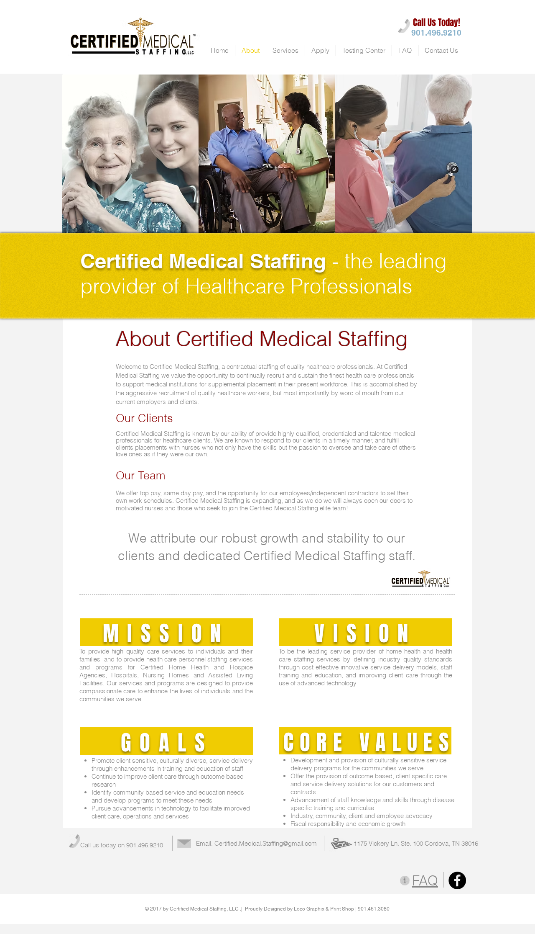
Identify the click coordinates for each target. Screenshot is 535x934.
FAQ (425, 880)
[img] (130, 154)
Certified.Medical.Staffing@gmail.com (265, 843)
